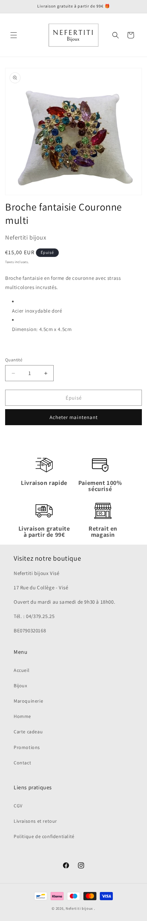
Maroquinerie (28, 701)
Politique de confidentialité (44, 836)
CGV (18, 806)
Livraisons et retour (35, 821)
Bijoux (20, 685)
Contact (22, 763)
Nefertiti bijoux (79, 908)
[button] (13, 35)
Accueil (21, 670)
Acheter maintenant (74, 417)
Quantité (13, 360)
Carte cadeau (28, 732)
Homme (22, 716)
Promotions (27, 747)
